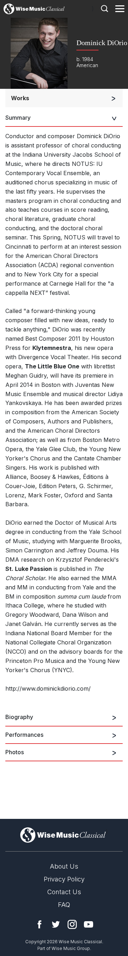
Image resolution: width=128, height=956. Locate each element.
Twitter (55, 924)
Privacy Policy (64, 879)
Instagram (72, 924)
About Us (64, 866)
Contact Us (64, 892)
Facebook (39, 924)
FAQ (64, 904)
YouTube (88, 924)
